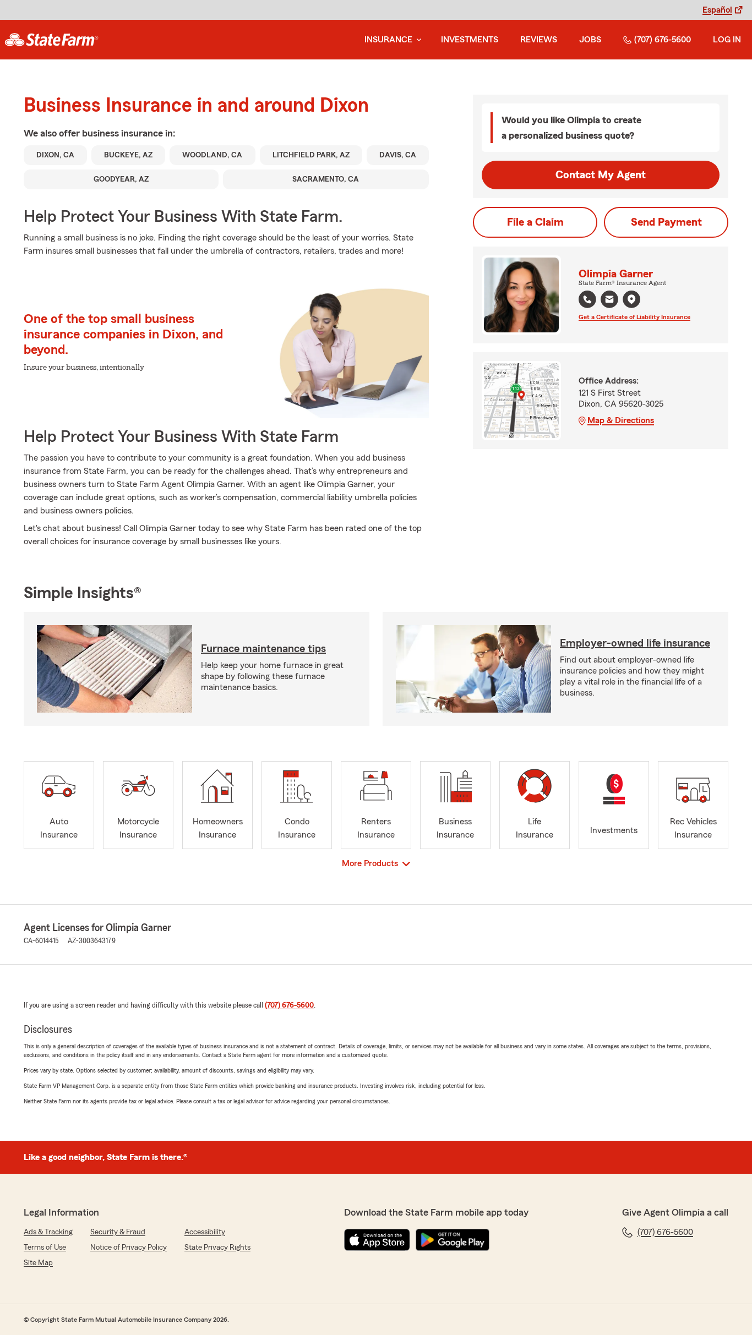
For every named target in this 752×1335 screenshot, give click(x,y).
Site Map (38, 1263)
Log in (727, 39)
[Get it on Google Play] (452, 1240)
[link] (51, 40)
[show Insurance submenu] (416, 40)
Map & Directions (620, 420)
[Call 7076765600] (587, 299)
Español (717, 10)
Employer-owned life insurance (635, 643)
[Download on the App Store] (377, 1240)
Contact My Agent (600, 174)
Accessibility (204, 1232)
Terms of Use (45, 1247)
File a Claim (535, 222)
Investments (469, 39)
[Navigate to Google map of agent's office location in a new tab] (631, 299)
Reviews (538, 39)
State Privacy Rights (217, 1247)
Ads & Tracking (48, 1232)
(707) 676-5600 (662, 39)
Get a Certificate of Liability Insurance (634, 317)
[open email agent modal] (609, 301)
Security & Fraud (117, 1232)
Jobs (590, 39)
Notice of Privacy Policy (128, 1247)
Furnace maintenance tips (263, 648)
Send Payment (666, 222)
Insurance (388, 39)
